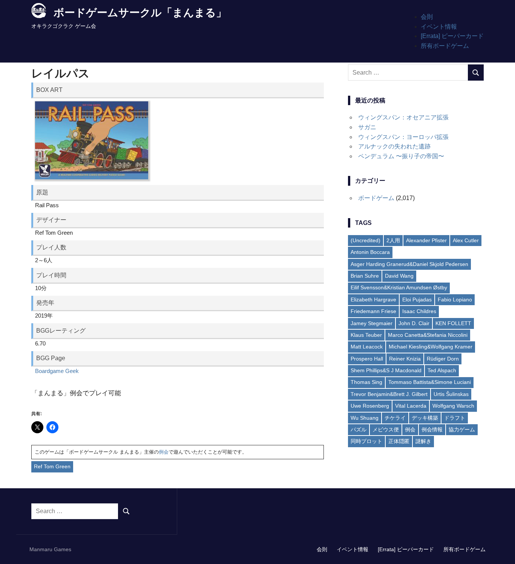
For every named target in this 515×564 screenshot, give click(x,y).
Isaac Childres (419, 311)
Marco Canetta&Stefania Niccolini (427, 335)
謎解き (423, 441)
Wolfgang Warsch (453, 406)
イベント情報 (439, 26)
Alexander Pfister (426, 240)
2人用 (393, 240)
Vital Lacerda (410, 406)
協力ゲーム (462, 429)
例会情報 (432, 429)
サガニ (367, 127)
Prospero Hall (367, 359)
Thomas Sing (366, 382)
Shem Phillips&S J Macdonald (386, 370)
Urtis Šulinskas (451, 394)
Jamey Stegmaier (371, 323)
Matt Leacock (367, 347)
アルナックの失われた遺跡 (394, 146)
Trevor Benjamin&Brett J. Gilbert (389, 394)
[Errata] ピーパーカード (452, 36)
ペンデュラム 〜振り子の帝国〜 (401, 156)
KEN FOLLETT (453, 323)
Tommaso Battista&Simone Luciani (429, 382)
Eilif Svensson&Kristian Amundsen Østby (399, 287)
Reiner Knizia (405, 359)
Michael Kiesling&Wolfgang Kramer (430, 347)
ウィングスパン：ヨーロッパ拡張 (403, 137)
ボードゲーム (376, 198)
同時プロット (366, 441)
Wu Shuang (365, 418)
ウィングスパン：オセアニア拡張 (403, 117)
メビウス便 (385, 429)
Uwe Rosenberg (370, 406)
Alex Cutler (466, 240)
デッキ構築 (425, 418)
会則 (427, 17)
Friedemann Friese (373, 311)
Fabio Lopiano (455, 300)
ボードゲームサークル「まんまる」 (140, 12)
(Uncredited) (365, 240)
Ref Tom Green (52, 466)
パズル (358, 429)
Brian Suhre (365, 276)
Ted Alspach (442, 370)
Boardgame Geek (57, 371)
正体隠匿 (398, 441)
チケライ (395, 418)
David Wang (399, 276)
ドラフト (454, 418)
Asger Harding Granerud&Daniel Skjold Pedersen (409, 264)
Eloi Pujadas (417, 300)
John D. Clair (414, 323)
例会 (164, 452)
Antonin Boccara (370, 252)
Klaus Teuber (366, 335)
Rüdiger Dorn (443, 359)
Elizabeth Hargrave (373, 300)
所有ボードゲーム (445, 46)
